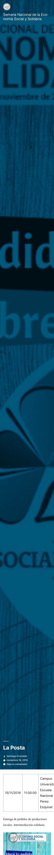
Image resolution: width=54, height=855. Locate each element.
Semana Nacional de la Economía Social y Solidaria (25, 16)
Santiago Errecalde (17, 756)
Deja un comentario (17, 764)
